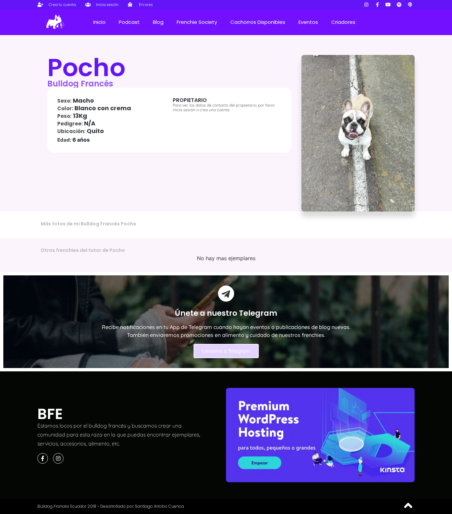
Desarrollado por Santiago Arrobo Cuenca (142, 506)
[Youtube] (388, 4)
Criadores (343, 22)
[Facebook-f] (377, 4)
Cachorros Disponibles (257, 22)
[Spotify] (399, 4)
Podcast (129, 22)
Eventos (308, 22)
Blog (158, 22)
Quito (95, 131)
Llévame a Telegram (226, 351)
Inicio (99, 22)
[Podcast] (410, 4)
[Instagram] (366, 4)
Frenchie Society (197, 22)
